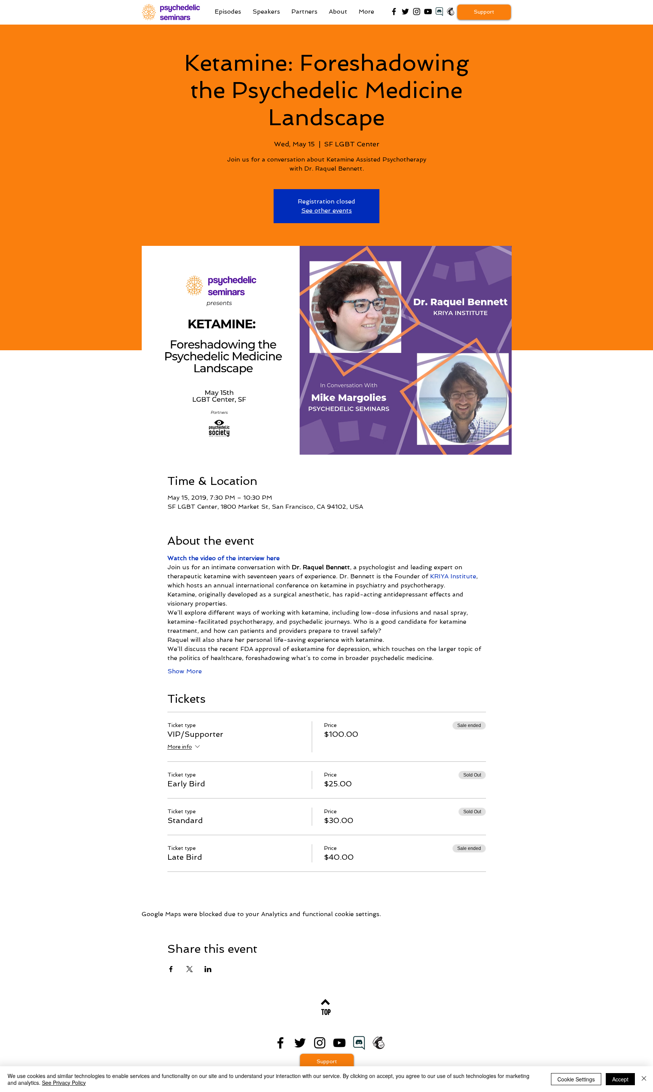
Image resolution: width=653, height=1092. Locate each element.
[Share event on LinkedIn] (208, 969)
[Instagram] (416, 11)
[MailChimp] (450, 11)
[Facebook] (394, 11)
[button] (366, 11)
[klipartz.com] (439, 11)
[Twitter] (405, 11)
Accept (620, 1079)
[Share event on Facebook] (171, 969)
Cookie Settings (576, 1079)
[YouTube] (428, 11)
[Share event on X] (189, 969)
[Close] (643, 1079)
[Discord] (359, 1042)
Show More (184, 671)
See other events (326, 210)
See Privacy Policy (64, 1082)
